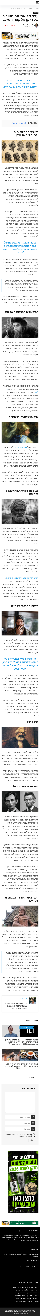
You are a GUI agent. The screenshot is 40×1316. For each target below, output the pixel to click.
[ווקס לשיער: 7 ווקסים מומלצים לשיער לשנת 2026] (11, 1051)
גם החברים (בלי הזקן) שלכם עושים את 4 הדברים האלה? (12, 1042)
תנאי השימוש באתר (32, 1260)
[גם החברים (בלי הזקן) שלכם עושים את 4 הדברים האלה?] (11, 1027)
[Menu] (37, 2)
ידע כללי (36, 13)
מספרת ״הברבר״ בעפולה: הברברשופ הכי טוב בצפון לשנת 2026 (30, 1042)
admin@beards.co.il (15, 1254)
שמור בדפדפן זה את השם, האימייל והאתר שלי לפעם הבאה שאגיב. (20, 1135)
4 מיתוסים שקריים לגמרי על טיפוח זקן (27, 1290)
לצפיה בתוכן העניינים (19, 123)
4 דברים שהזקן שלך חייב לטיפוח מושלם (26, 1296)
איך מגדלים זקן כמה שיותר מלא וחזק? (27, 1298)
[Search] (3, 2)
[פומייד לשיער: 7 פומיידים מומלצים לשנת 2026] (29, 1051)
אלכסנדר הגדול (21, 447)
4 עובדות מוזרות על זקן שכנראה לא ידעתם (25, 1287)
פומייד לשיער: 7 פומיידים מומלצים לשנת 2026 (29, 1065)
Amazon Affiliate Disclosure (29, 1267)
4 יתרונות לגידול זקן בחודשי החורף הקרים (26, 1293)
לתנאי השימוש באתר (18, 1313)
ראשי (37, 8)
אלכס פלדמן (28, 24)
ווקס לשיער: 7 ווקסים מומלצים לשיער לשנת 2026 (12, 1066)
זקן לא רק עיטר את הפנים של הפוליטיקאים (22, 578)
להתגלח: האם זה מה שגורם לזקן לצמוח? (26, 1301)
